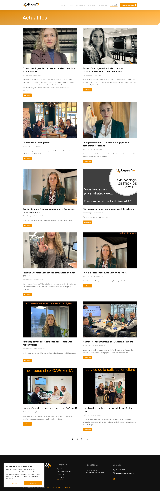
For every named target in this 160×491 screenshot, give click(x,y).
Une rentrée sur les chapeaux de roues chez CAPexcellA (50, 408)
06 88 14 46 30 (120, 469)
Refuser (14, 483)
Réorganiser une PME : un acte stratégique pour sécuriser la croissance (106, 144)
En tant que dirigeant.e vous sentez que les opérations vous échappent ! (49, 70)
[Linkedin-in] (114, 478)
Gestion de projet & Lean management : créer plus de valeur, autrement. (49, 210)
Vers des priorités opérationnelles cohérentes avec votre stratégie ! (47, 343)
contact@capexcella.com (125, 473)
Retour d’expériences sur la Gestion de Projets (105, 273)
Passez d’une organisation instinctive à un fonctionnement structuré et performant (103, 70)
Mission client (27, 146)
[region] (24, 475)
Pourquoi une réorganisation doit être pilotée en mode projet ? (49, 274)
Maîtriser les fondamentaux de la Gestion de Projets (108, 342)
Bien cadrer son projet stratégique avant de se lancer (109, 209)
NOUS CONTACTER (128, 5)
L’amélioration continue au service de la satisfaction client (108, 409)
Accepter (33, 483)
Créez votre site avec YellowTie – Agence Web (58, 487)
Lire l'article (27, 95)
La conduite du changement (36, 142)
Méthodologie (27, 75)
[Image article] (50, 46)
